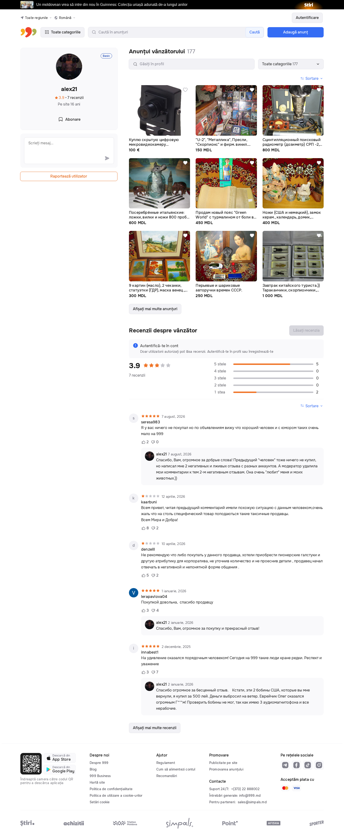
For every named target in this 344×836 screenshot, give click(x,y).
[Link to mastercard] (285, 788)
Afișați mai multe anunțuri (155, 308)
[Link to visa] (296, 788)
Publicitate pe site (223, 763)
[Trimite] (107, 158)
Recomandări (166, 776)
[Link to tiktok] (307, 765)
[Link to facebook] (296, 765)
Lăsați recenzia (306, 330)
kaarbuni (149, 502)
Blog (93, 769)
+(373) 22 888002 (245, 789)
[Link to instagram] (319, 765)
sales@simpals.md (252, 802)
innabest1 (149, 652)
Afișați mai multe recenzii (154, 727)
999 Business (100, 776)
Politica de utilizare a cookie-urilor (116, 795)
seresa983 (150, 422)
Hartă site (97, 782)
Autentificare (307, 17)
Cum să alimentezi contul (175, 769)
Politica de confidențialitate (111, 789)
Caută (254, 32)
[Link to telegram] (285, 765)
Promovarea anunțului (226, 769)
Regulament (165, 763)
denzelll (148, 549)
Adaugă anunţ (295, 32)
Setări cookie (100, 802)
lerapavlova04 (154, 596)
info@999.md (250, 795)
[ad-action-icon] (185, 90)
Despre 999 (99, 763)
